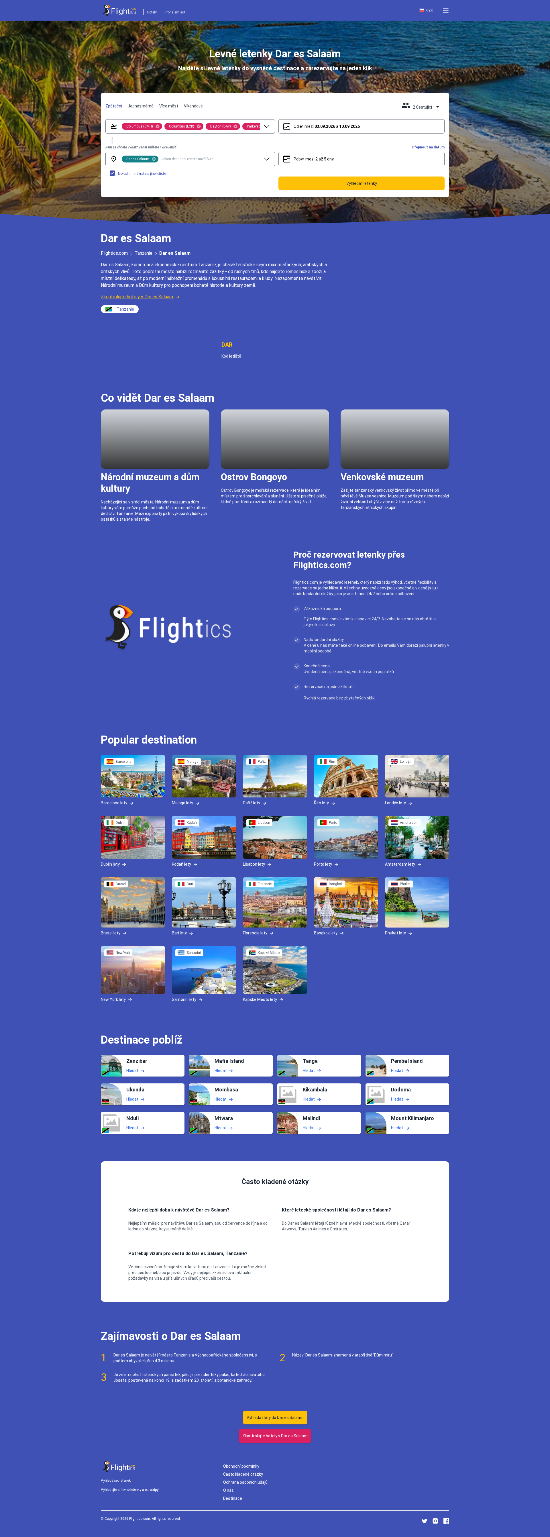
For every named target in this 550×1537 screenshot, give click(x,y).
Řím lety (321, 803)
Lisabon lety (254, 864)
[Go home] (119, 1466)
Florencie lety (255, 933)
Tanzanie (143, 253)
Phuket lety (395, 933)
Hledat (132, 1070)
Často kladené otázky (243, 1474)
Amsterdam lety (400, 864)
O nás (228, 1490)
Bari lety (179, 933)
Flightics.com (114, 253)
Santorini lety (184, 999)
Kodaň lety (181, 864)
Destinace (232, 1498)
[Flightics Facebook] (446, 1521)
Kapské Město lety (260, 999)
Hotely (152, 12)
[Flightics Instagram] (435, 1521)
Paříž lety (251, 803)
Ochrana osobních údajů (245, 1482)
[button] (445, 10)
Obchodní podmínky (241, 1466)
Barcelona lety (114, 803)
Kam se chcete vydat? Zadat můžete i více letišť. (141, 147)
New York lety (113, 999)
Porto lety (323, 864)
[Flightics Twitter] (424, 1521)
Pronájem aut (174, 12)
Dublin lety (110, 864)
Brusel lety (110, 933)
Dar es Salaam (174, 253)
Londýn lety (395, 803)
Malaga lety (182, 803)
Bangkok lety (325, 933)
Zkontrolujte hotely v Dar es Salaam (137, 296)
